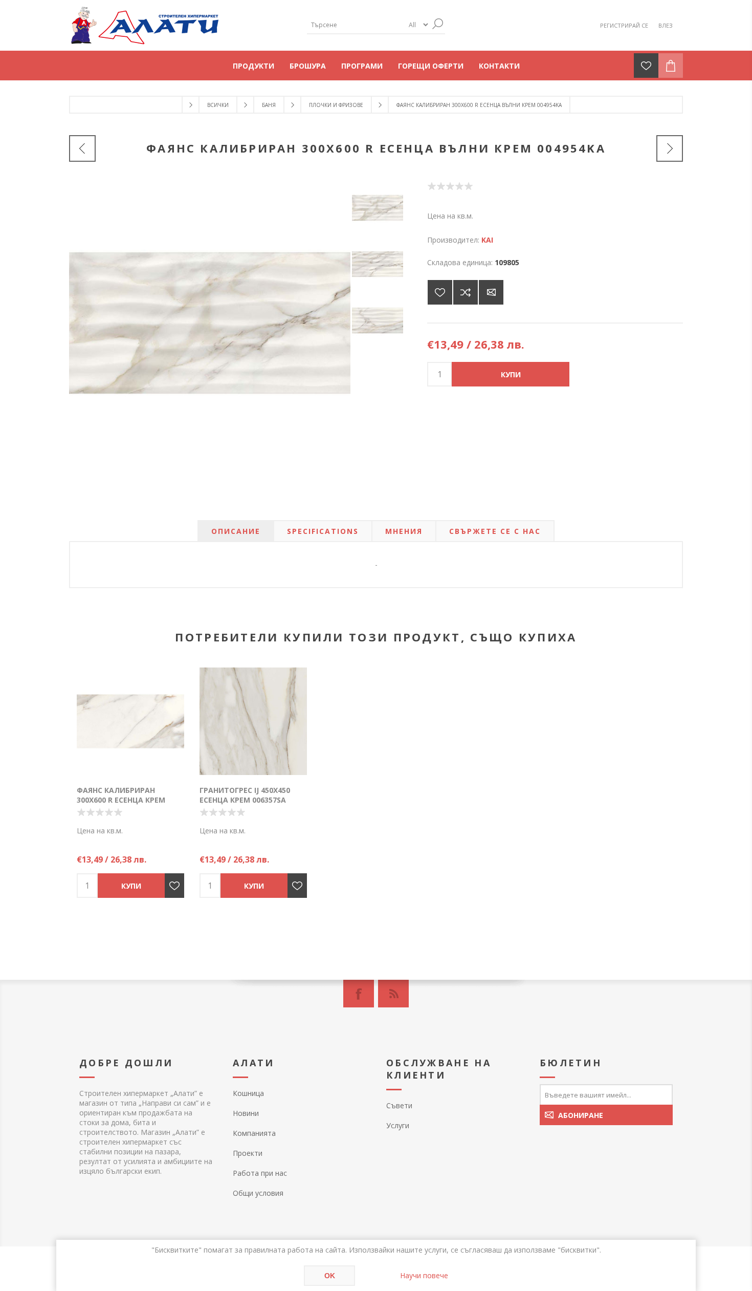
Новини (246, 1113)
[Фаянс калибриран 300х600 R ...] (669, 148)
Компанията (254, 1133)
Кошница (248, 1093)
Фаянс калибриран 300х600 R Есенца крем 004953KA (121, 799)
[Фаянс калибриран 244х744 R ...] (82, 148)
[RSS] (393, 993)
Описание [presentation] (235, 531)
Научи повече (424, 1275)
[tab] (235, 531)
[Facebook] (358, 993)
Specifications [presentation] (323, 531)
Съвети (399, 1105)
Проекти (247, 1153)
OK (329, 1276)
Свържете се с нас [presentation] (495, 531)
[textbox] (355, 24)
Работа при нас (260, 1173)
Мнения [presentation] (404, 531)
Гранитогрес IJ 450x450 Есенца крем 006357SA (245, 795)
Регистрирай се (624, 25)
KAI (487, 240)
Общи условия (258, 1193)
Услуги (397, 1125)
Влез (665, 25)
